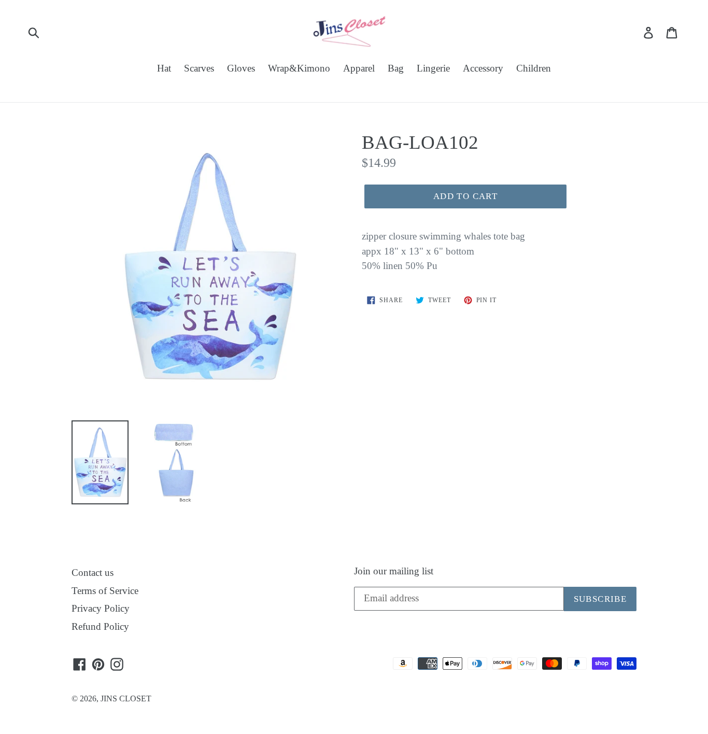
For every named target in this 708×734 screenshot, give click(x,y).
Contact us (93, 572)
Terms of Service (105, 590)
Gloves (241, 68)
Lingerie (433, 68)
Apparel (359, 68)
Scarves (199, 68)
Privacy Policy (101, 608)
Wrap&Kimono (299, 68)
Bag (396, 68)
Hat (164, 68)
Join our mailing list (393, 571)
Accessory (483, 68)
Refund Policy (100, 626)
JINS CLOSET (126, 698)
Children (533, 68)
